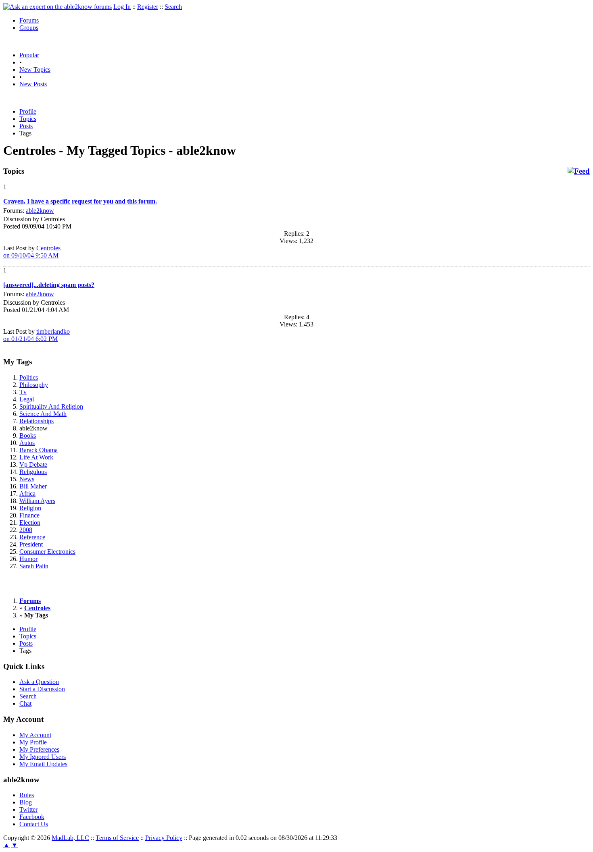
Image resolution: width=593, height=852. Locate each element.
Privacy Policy (163, 837)
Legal (26, 399)
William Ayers (37, 500)
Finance (29, 515)
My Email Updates (43, 764)
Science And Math (43, 413)
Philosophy (33, 384)
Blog (25, 802)
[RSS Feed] (579, 171)
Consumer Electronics (47, 551)
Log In (122, 6)
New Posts (33, 84)
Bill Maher (33, 486)
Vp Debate (33, 464)
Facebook (31, 816)
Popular (29, 55)
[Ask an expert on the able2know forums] (57, 6)
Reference (32, 537)
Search (173, 6)
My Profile (33, 742)
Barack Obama (38, 450)
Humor (28, 558)
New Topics (34, 69)
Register (147, 6)
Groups (28, 27)
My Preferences (39, 749)
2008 (25, 529)
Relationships (36, 421)
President (31, 544)
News (26, 479)
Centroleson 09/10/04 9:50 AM (32, 252)
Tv (23, 392)
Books (27, 435)
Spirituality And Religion (51, 406)
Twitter (28, 809)
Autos (27, 442)
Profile (27, 111)
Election (29, 522)
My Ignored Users (42, 756)
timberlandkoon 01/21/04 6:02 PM (36, 335)
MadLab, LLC (70, 837)
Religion (30, 508)
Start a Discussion (42, 689)
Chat (25, 703)
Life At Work (36, 457)
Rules (26, 795)
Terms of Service (117, 837)
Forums (29, 20)
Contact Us (33, 824)
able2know (40, 210)
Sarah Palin (33, 566)
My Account (35, 734)
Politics (28, 377)
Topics (27, 118)
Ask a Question (39, 681)
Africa (27, 493)
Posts (26, 126)
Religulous (33, 471)
